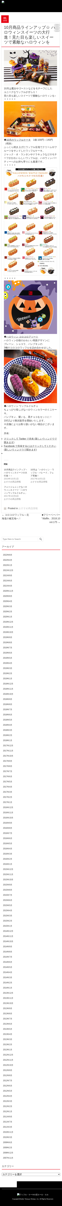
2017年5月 (7, 782)
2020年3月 (7, 606)
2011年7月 (7, 1122)
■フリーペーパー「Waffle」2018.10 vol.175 (50, 518)
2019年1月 (7, 678)
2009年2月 (7, 1147)
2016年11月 (8, 812)
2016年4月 (7, 849)
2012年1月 (7, 1111)
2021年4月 (7, 586)
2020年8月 (7, 596)
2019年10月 (8, 632)
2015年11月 (8, 874)
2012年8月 (7, 1075)
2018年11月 (8, 689)
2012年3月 (7, 1101)
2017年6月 (7, 776)
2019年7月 (7, 648)
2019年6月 (7, 653)
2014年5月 (7, 967)
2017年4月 (7, 787)
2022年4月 (7, 560)
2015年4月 (7, 910)
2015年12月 (8, 869)
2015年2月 (7, 921)
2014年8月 (7, 952)
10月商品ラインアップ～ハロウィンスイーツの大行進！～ (15, 472)
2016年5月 (7, 843)
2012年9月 (7, 1070)
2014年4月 (7, 972)
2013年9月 (7, 1008)
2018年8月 (7, 704)
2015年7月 (7, 895)
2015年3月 (7, 916)
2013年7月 (7, 1019)
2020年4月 (7, 601)
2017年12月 (8, 745)
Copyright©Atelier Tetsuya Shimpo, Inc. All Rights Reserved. (33, 1199)
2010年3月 (7, 1137)
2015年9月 (7, 885)
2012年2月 (7, 1106)
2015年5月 (7, 905)
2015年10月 (8, 879)
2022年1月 (7, 565)
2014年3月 (7, 977)
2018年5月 (7, 720)
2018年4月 (7, 725)
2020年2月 (7, 611)
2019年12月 (8, 622)
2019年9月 (7, 637)
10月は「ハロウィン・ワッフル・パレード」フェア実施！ (42, 472)
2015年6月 (7, 900)
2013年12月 (8, 993)
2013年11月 (8, 998)
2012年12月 (8, 1055)
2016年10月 (8, 818)
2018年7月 (7, 709)
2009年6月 (7, 1142)
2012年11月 (8, 1060)
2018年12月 (8, 684)
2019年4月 (7, 663)
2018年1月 (7, 740)
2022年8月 (7, 555)
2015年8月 (7, 890)
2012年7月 (7, 1080)
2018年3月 (7, 730)
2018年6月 (7, 715)
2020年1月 (7, 617)
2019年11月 (8, 627)
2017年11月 (8, 751)
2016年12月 (8, 807)
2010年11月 (8, 1132)
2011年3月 (7, 1127)
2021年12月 (8, 570)
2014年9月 (7, 946)
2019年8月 (7, 642)
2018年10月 (8, 694)
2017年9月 (7, 761)
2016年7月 (7, 833)
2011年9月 (7, 1117)
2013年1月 (7, 1050)
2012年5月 (7, 1091)
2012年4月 (7, 1096)
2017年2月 (7, 797)
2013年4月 (7, 1034)
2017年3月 (7, 792)
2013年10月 (8, 1003)
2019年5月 (7, 658)
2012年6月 (7, 1086)
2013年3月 (7, 1039)
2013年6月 (7, 1024)
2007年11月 (8, 1158)
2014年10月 (8, 941)
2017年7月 (7, 771)
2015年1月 (7, 926)
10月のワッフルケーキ (18, 140)
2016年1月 (7, 864)
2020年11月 (8, 591)
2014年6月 (7, 962)
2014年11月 (8, 936)
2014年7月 (7, 957)
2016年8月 (7, 828)
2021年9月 (7, 575)
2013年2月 (7, 1044)
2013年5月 (7, 1029)
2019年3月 (7, 668)
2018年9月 (7, 699)
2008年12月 (8, 1153)
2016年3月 (7, 854)
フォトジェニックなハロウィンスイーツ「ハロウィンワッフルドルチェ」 (16, 490)
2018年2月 (7, 735)
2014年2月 (7, 983)
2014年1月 (7, 988)
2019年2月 (7, 673)
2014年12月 (8, 931)
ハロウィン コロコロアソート (22, 336)
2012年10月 (8, 1065)
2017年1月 (7, 802)
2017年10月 (8, 756)
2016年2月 (7, 859)
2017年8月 (7, 766)
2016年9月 (7, 823)
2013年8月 (7, 1013)
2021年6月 (7, 581)
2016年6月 (7, 838)
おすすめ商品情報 (28, 508)
